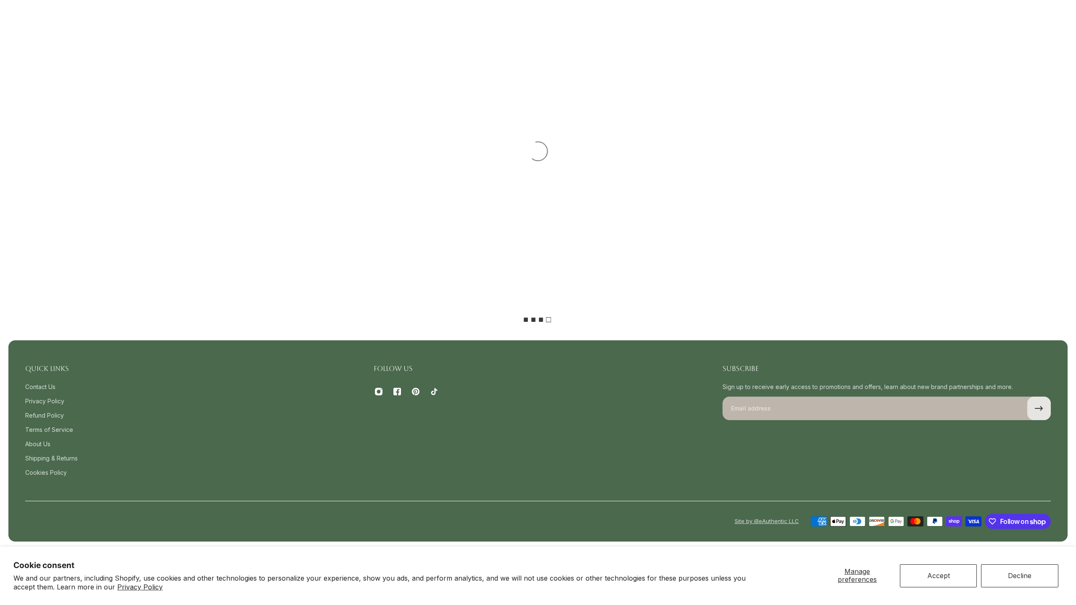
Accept (938, 575)
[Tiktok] (434, 391)
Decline (1019, 575)
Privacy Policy (140, 587)
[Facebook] (397, 391)
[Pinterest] (415, 391)
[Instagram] (378, 391)
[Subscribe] (1039, 408)
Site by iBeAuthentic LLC (767, 521)
